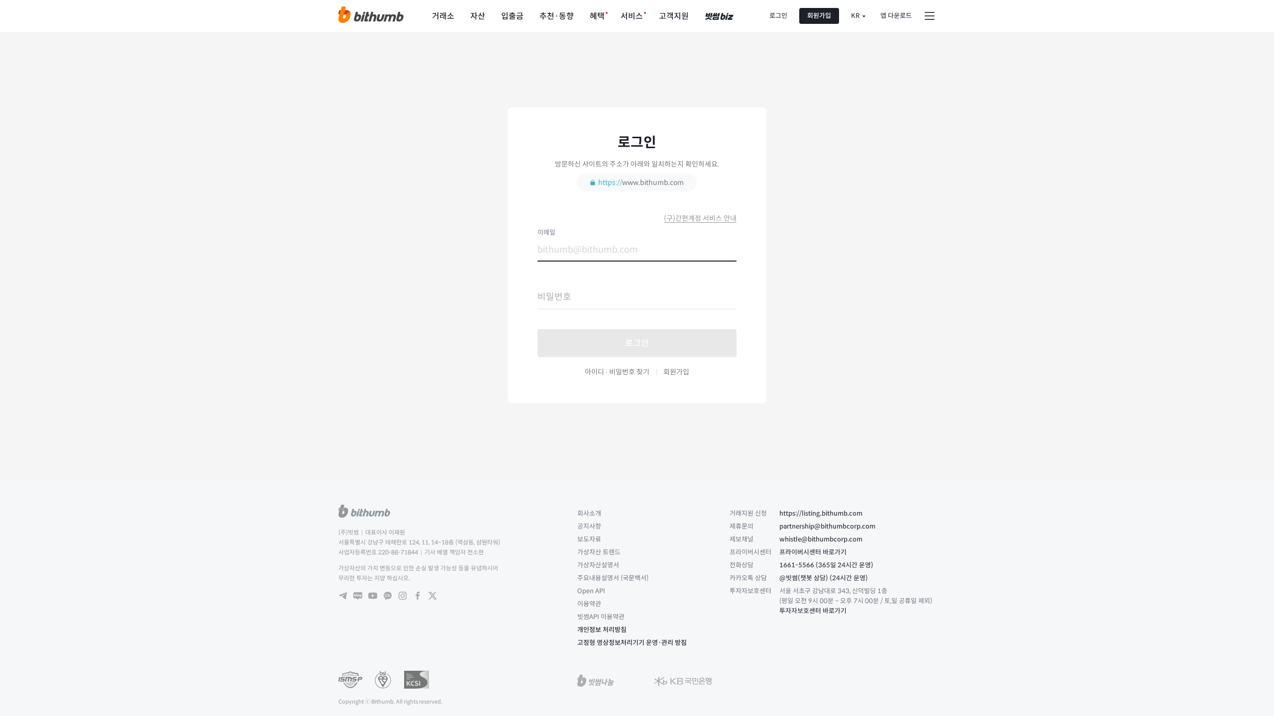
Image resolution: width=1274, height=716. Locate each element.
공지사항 (589, 526)
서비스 (632, 16)
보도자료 (589, 539)
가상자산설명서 (598, 565)
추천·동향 (556, 16)
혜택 (597, 16)
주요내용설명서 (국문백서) (612, 578)
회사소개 (589, 513)
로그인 (778, 15)
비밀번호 (554, 296)
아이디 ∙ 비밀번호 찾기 (617, 371)
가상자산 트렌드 (599, 552)
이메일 (546, 232)
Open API (591, 591)
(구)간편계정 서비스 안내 (700, 218)
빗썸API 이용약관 (601, 617)
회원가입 (819, 15)
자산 (477, 16)
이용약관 (589, 604)
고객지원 (674, 16)
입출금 (512, 16)
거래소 (443, 16)
